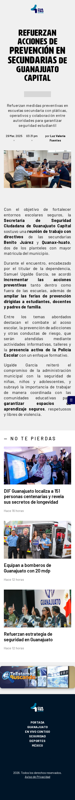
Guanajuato (37, 727)
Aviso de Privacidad (37, 776)
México (37, 745)
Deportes (37, 741)
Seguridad (37, 736)
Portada (38, 722)
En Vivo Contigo (37, 731)
